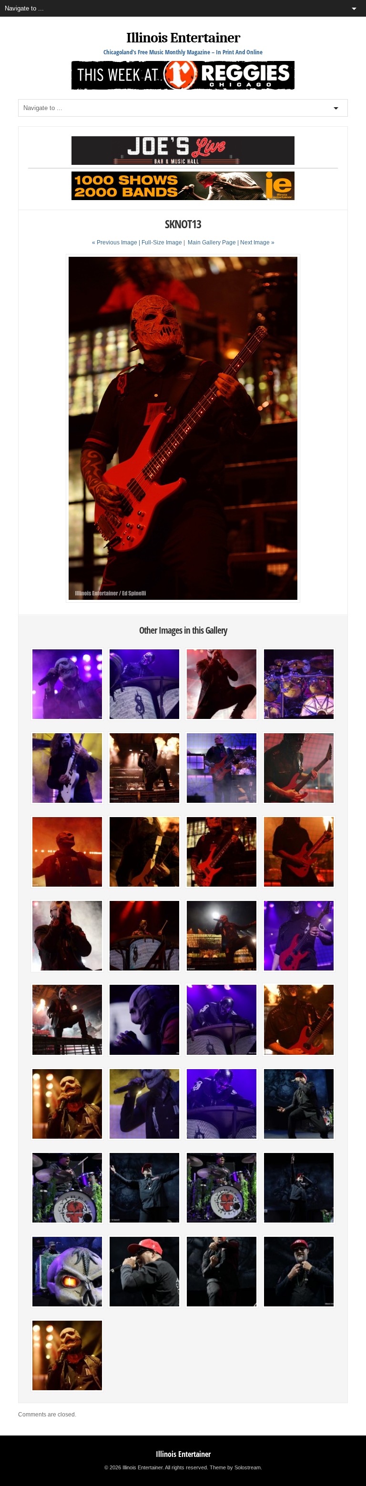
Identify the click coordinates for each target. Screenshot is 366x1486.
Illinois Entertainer (183, 38)
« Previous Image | (117, 242)
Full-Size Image (162, 242)
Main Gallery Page (212, 242)
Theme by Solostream (235, 1467)
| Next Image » (255, 242)
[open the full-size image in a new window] (183, 600)
